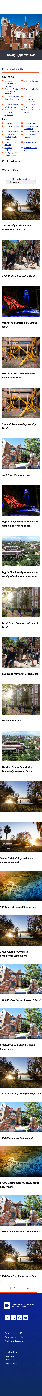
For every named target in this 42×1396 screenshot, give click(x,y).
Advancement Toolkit (14, 1337)
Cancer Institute (11, 123)
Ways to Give (10, 170)
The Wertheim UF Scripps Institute (11, 154)
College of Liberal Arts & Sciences (11, 105)
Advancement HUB (13, 1333)
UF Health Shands (30, 142)
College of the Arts (31, 81)
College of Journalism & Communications (30, 99)
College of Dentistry (31, 123)
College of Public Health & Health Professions (11, 137)
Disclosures (10, 1359)
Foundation (10, 1355)
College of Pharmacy (31, 132)
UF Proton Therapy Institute (31, 149)
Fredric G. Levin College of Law (29, 105)
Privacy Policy (11, 1363)
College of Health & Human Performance (12, 98)
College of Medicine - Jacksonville (31, 127)
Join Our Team (11, 1352)
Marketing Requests (14, 1340)
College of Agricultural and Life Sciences (12, 83)
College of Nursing (11, 132)
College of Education (31, 89)
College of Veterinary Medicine (31, 136)
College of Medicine (12, 126)
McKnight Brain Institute (10, 143)
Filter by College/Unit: (21, 179)
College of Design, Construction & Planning (11, 91)
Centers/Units (11, 161)
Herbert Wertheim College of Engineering (11, 112)
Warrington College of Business (32, 111)
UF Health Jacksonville (9, 149)
